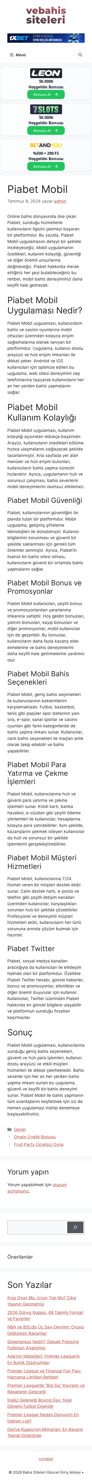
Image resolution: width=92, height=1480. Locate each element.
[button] (80, 55)
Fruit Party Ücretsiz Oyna (39, 1144)
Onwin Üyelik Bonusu (35, 1136)
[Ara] (75, 1227)
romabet (46, 1458)
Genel (20, 1129)
